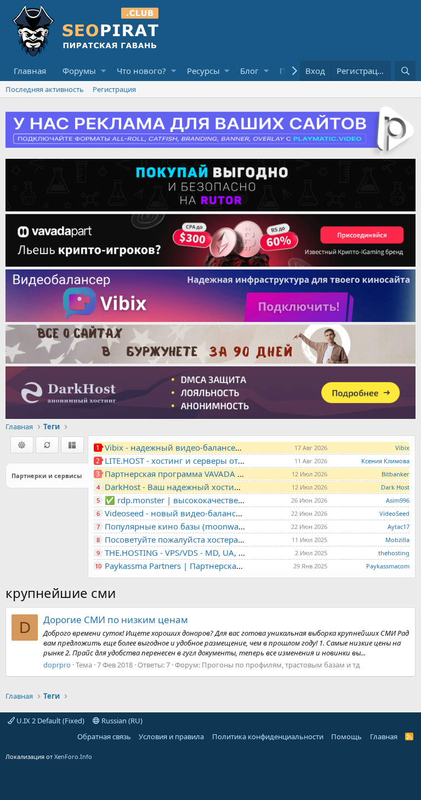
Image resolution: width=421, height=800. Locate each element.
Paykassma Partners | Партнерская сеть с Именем (203, 565)
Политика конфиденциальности (267, 736)
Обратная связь (104, 736)
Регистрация (114, 89)
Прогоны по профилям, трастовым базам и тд (281, 665)
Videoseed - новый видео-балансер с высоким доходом (216, 513)
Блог (249, 70)
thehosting (393, 553)
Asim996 (397, 500)
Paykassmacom (387, 566)
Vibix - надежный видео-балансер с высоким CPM (204, 447)
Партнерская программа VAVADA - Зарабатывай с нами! (216, 473)
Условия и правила (171, 736)
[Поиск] (405, 71)
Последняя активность (44, 89)
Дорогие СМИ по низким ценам (115, 619)
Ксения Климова (385, 461)
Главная (30, 70)
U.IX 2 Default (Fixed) (49, 721)
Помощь (346, 736)
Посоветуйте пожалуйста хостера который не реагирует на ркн (232, 539)
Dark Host (395, 487)
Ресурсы (203, 70)
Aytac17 (398, 526)
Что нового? (141, 70)
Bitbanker (395, 474)
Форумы (79, 70)
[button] (103, 71)
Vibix (402, 448)
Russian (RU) (121, 721)
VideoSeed (394, 513)
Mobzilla (397, 540)
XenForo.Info (73, 756)
